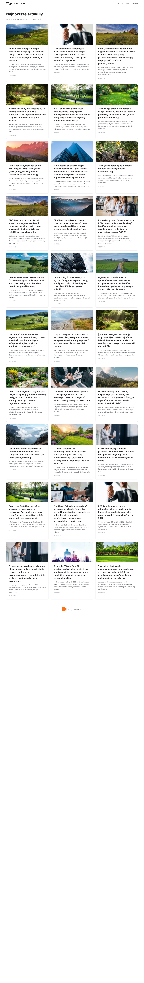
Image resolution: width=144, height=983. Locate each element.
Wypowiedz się (15, 3)
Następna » (77, 609)
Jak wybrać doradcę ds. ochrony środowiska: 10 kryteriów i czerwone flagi (115, 168)
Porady (121, 3)
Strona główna (132, 3)
